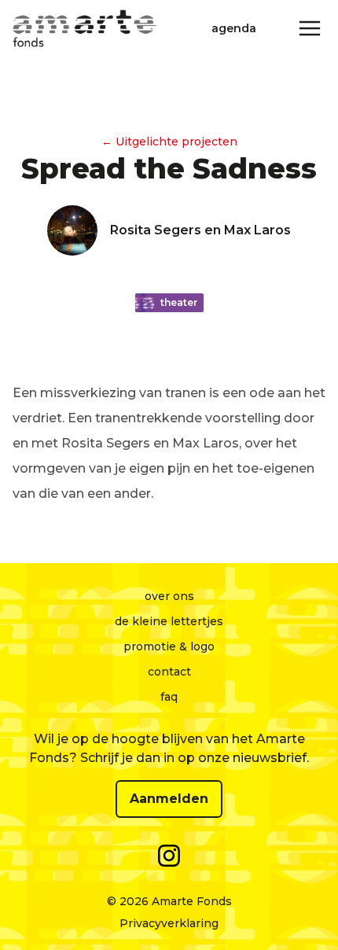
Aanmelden (169, 798)
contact (169, 672)
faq (169, 697)
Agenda (233, 28)
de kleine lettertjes (169, 621)
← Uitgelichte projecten (169, 141)
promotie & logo (169, 646)
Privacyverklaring (169, 923)
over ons (169, 596)
